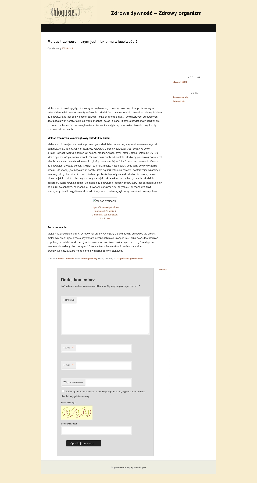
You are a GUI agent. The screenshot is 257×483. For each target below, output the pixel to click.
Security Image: (68, 402)
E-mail (68, 365)
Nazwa (68, 347)
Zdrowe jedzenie (66, 258)
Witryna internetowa (73, 382)
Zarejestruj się (180, 97)
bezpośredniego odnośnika (130, 258)
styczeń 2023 (180, 82)
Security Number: (69, 423)
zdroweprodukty (89, 258)
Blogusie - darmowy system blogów (128, 467)
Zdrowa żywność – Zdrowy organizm (156, 12)
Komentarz (68, 299)
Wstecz (162, 269)
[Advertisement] (132, 28)
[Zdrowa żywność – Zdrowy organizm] (69, 23)
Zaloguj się (179, 101)
